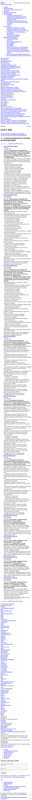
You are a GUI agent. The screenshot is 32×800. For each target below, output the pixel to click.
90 (12, 143)
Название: (6, 150)
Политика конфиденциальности (9, 797)
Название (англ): (8, 154)
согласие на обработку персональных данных (13, 777)
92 (15, 143)
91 (13, 143)
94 (18, 143)
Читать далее (23, 737)
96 (21, 143)
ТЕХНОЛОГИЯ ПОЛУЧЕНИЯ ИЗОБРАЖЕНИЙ (14, 135)
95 (20, 143)
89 (10, 143)
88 (9, 143)
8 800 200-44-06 (9, 3)
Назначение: (7, 158)
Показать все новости (6, 746)
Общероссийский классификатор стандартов (12, 133)
